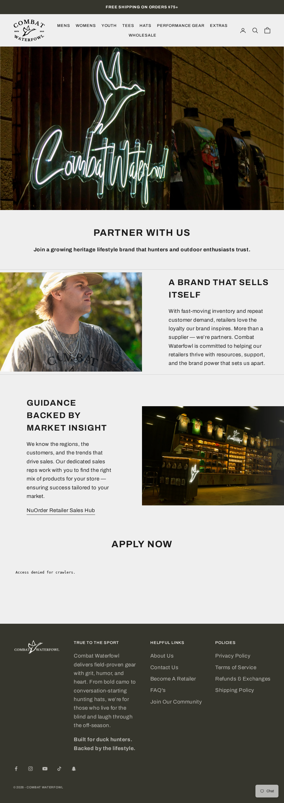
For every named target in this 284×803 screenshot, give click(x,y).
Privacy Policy (232, 656)
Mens (63, 25)
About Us (162, 656)
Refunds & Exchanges (243, 679)
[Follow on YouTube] (45, 768)
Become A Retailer (173, 679)
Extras (219, 25)
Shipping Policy (234, 690)
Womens (86, 25)
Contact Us (164, 667)
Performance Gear (180, 25)
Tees (128, 25)
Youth (109, 25)
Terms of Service (235, 667)
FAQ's (158, 690)
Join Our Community (176, 702)
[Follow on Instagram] (30, 768)
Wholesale (142, 35)
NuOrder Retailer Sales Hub (61, 510)
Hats (145, 25)
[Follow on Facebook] (16, 768)
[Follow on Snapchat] (74, 768)
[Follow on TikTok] (59, 768)
